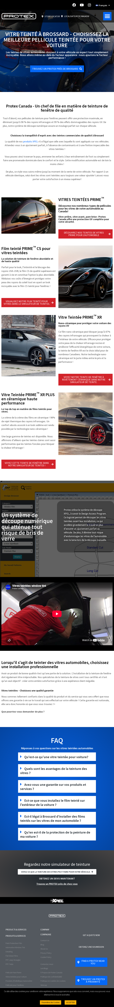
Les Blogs (44, 968)
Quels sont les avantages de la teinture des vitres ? (53, 771)
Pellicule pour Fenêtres (15, 985)
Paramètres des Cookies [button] (51, 1002)
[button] (107, 16)
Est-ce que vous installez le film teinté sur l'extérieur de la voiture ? (52, 802)
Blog (42, 944)
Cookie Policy (45, 957)
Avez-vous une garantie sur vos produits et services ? (53, 786)
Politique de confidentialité (51, 976)
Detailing (9, 951)
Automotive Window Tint (15, 947)
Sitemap (43, 985)
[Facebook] (74, 5)
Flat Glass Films (12, 956)
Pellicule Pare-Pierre (13, 972)
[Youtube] (81, 5)
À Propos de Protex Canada (51, 972)
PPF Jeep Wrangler (13, 960)
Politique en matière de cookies (52, 981)
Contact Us (44, 940)
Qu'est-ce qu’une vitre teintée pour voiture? (56, 757)
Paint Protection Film (14, 943)
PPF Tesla (9, 964)
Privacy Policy (45, 953)
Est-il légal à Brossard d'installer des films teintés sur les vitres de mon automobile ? (52, 818)
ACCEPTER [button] (70, 1002)
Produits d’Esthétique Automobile (19, 981)
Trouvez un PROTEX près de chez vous (57, 883)
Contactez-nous (46, 964)
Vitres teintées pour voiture (16, 976)
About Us (44, 949)
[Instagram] (89, 5)
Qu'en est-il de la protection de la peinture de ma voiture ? (55, 834)
